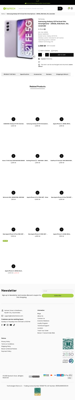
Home (3, 14)
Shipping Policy (6, 346)
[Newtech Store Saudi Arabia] (68, 350)
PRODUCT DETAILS (9, 74)
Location (40, 328)
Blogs (39, 313)
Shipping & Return (62, 74)
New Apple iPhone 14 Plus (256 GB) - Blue (13, 234)
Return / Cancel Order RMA (46, 333)
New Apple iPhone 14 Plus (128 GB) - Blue (61, 197)
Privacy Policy (5, 341)
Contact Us (41, 318)
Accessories (38, 74)
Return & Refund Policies (9, 349)
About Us (40, 316)
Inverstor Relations (43, 321)
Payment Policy (6, 351)
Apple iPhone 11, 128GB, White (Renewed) (61, 124)
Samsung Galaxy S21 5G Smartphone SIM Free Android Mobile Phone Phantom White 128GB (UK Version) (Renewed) (37, 124)
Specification (24, 74)
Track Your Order (43, 330)
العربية (37, 1)
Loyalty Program (43, 323)
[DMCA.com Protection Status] (34, 376)
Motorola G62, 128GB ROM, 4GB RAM (13, 197)
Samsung (41, 19)
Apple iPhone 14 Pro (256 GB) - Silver (37, 197)
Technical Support (43, 326)
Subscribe (57, 296)
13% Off (5, 241)
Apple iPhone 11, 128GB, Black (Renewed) (13, 271)
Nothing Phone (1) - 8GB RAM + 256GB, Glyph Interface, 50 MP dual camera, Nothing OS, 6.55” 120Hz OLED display (37, 160)
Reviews (48, 74)
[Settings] (72, 8)
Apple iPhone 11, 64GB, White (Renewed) (61, 234)
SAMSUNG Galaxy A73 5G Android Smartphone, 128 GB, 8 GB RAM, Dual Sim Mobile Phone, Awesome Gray (13, 124)
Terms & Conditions (7, 344)
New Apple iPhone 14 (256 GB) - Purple (37, 234)
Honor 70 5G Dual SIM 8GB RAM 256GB (13, 160)
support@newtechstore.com (14, 316)
